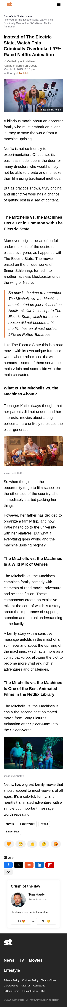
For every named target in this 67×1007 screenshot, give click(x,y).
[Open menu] (58, 4)
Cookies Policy (30, 980)
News (9, 960)
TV (21, 960)
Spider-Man (12, 831)
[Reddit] (29, 865)
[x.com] (18, 865)
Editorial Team (11, 991)
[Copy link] (8, 872)
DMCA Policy (11, 985)
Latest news (25, 16)
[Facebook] (8, 865)
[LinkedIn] (39, 865)
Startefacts (10, 16)
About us (26, 985)
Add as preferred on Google (20, 65)
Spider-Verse (27, 823)
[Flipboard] (49, 865)
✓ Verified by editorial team (20, 61)
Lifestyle (12, 970)
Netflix (44, 823)
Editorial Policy (30, 991)
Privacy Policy (11, 980)
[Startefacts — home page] (9, 4)
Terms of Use (48, 980)
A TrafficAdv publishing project (42, 999)
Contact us (39, 985)
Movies (10, 823)
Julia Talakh (23, 73)
